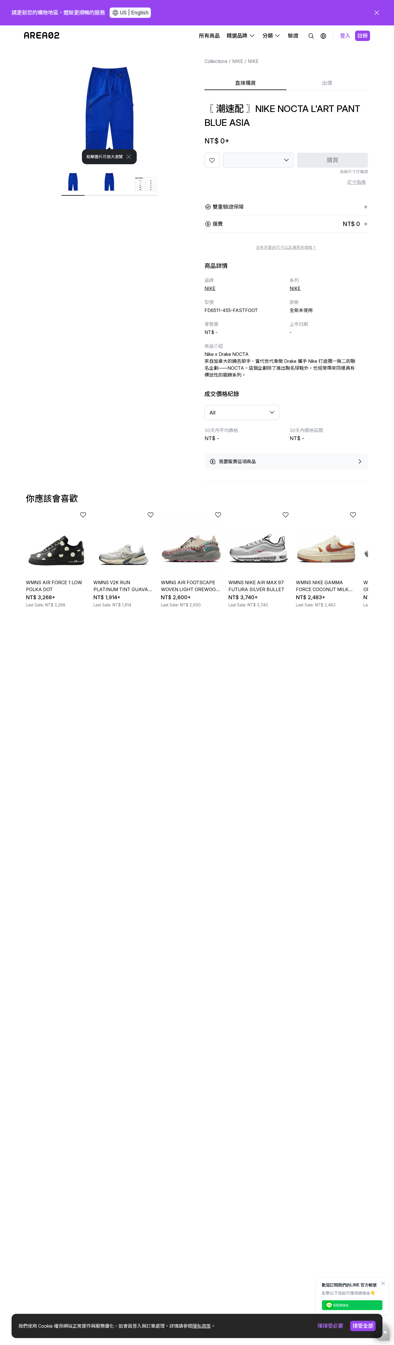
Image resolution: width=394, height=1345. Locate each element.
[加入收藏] (211, 160)
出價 (327, 83)
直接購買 (245, 83)
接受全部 (362, 1326)
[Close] (128, 156)
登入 (345, 36)
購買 (332, 160)
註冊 (362, 36)
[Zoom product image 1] (109, 105)
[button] (323, 36)
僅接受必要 (330, 1326)
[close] (376, 12)
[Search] (311, 36)
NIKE (237, 61)
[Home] (41, 36)
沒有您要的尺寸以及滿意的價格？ (286, 247)
